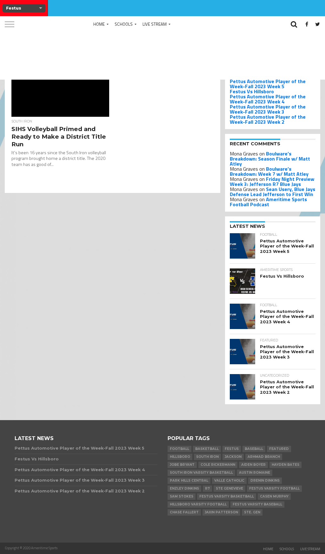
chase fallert (184, 512)
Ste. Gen (252, 512)
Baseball (254, 449)
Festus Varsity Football (274, 488)
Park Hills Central (189, 480)
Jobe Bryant (182, 465)
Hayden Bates (285, 465)
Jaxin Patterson (221, 512)
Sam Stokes (181, 496)
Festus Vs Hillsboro (252, 91)
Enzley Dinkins (184, 488)
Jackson (233, 457)
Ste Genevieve (229, 488)
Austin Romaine (254, 473)
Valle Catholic (229, 480)
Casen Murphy (274, 496)
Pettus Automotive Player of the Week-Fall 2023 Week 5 (268, 83)
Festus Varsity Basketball (226, 496)
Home (99, 24)
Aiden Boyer (253, 465)
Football (179, 449)
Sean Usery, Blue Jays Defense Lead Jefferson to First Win (272, 191)
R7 (207, 488)
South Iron (207, 457)
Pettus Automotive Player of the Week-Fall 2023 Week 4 (268, 99)
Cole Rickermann (218, 465)
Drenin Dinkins (265, 480)
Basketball (207, 449)
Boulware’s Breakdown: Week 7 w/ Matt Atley (269, 171)
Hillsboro (180, 457)
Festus (232, 449)
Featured (279, 449)
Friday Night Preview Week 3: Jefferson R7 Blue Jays (272, 181)
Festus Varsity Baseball (257, 504)
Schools (124, 24)
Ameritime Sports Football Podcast (268, 201)
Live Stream (155, 24)
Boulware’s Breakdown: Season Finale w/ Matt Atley (270, 159)
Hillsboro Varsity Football (198, 504)
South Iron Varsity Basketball (201, 473)
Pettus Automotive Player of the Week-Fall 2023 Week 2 (268, 119)
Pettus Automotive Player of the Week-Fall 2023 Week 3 (268, 109)
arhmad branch (264, 457)
